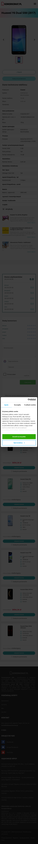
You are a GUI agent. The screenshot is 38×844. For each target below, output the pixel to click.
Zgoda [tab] (6, 405)
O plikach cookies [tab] (30, 405)
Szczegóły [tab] (17, 405)
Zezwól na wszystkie (19, 436)
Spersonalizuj (18, 442)
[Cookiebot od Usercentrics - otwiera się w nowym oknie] (28, 400)
